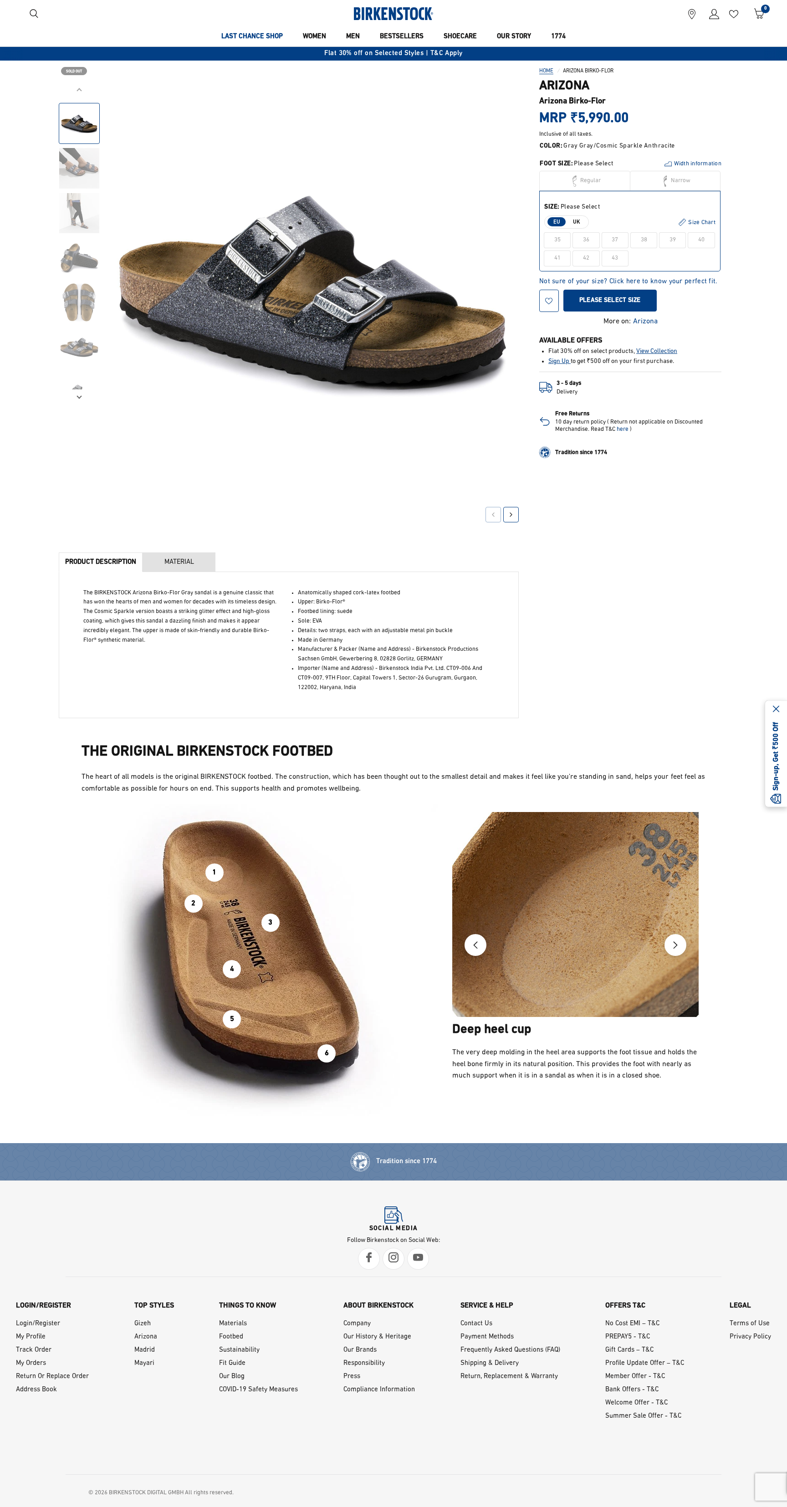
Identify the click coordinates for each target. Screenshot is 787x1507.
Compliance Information (379, 1389)
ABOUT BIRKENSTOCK (378, 1305)
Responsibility (364, 1363)
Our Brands (360, 1350)
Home (546, 71)
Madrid (144, 1350)
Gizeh (142, 1323)
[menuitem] (252, 36)
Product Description (100, 562)
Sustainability (239, 1350)
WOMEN (314, 36)
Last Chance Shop (252, 36)
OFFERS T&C (625, 1305)
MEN (353, 36)
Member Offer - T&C (635, 1376)
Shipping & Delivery (489, 1363)
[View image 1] (79, 123)
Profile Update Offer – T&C (644, 1363)
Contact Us (476, 1323)
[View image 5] (79, 302)
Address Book (36, 1389)
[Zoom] (499, 103)
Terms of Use (750, 1323)
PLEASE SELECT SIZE (610, 300)
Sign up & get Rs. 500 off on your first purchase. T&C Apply (406, 53)
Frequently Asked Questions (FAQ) (510, 1350)
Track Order (33, 1350)
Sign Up (559, 361)
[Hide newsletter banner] (776, 709)
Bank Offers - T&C (632, 1389)
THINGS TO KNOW (247, 1305)
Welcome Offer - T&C (636, 1403)
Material (179, 562)
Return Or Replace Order (52, 1376)
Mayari (144, 1363)
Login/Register (38, 1323)
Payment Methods (487, 1336)
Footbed (231, 1336)
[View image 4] (79, 257)
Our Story (514, 36)
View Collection (656, 351)
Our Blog (232, 1376)
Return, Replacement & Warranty (509, 1376)
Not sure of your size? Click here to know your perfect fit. (628, 281)
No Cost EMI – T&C (632, 1323)
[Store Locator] (691, 13)
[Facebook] (369, 1259)
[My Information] (710, 13)
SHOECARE (460, 36)
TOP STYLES (154, 1305)
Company (357, 1323)
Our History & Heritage (377, 1336)
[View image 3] (79, 213)
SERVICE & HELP (486, 1305)
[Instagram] (393, 1259)
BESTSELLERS (402, 36)
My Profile (31, 1336)
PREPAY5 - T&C (627, 1336)
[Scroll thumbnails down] (79, 396)
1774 (558, 36)
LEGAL (740, 1305)
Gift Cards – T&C (629, 1350)
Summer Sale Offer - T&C (643, 1416)
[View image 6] (79, 347)
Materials (233, 1323)
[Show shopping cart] (755, 13)
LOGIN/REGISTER (43, 1305)
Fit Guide (232, 1363)
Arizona (645, 321)
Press (351, 1376)
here (623, 429)
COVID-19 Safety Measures (258, 1389)
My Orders (31, 1363)
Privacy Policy (750, 1336)
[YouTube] (418, 1259)
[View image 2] (79, 168)
